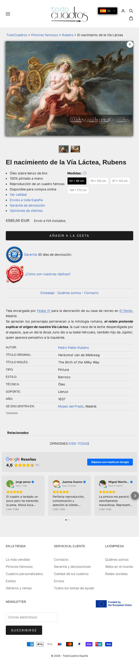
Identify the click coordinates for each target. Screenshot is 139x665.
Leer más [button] (12, 509)
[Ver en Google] (10, 483)
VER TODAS (79, 443)
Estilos (11, 581)
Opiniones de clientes (26, 211)
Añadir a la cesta (69, 235)
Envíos (59, 581)
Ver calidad (18, 194)
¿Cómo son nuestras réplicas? (48, 274)
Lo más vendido (18, 559)
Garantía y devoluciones (72, 567)
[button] (4, 496)
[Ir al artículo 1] (64, 149)
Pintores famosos (44, 35)
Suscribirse (24, 630)
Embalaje (47, 293)
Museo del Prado (71, 406)
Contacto (91, 293)
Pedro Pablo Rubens (73, 347)
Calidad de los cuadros (71, 574)
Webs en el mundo (119, 567)
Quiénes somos (69, 293)
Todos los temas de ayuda (74, 588)
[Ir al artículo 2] (75, 149)
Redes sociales (116, 574)
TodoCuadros (16, 35)
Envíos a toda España (26, 200)
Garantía (30, 254)
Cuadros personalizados (24, 574)
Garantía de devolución (27, 205)
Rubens (67, 35)
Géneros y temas (19, 588)
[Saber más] (84, 173)
